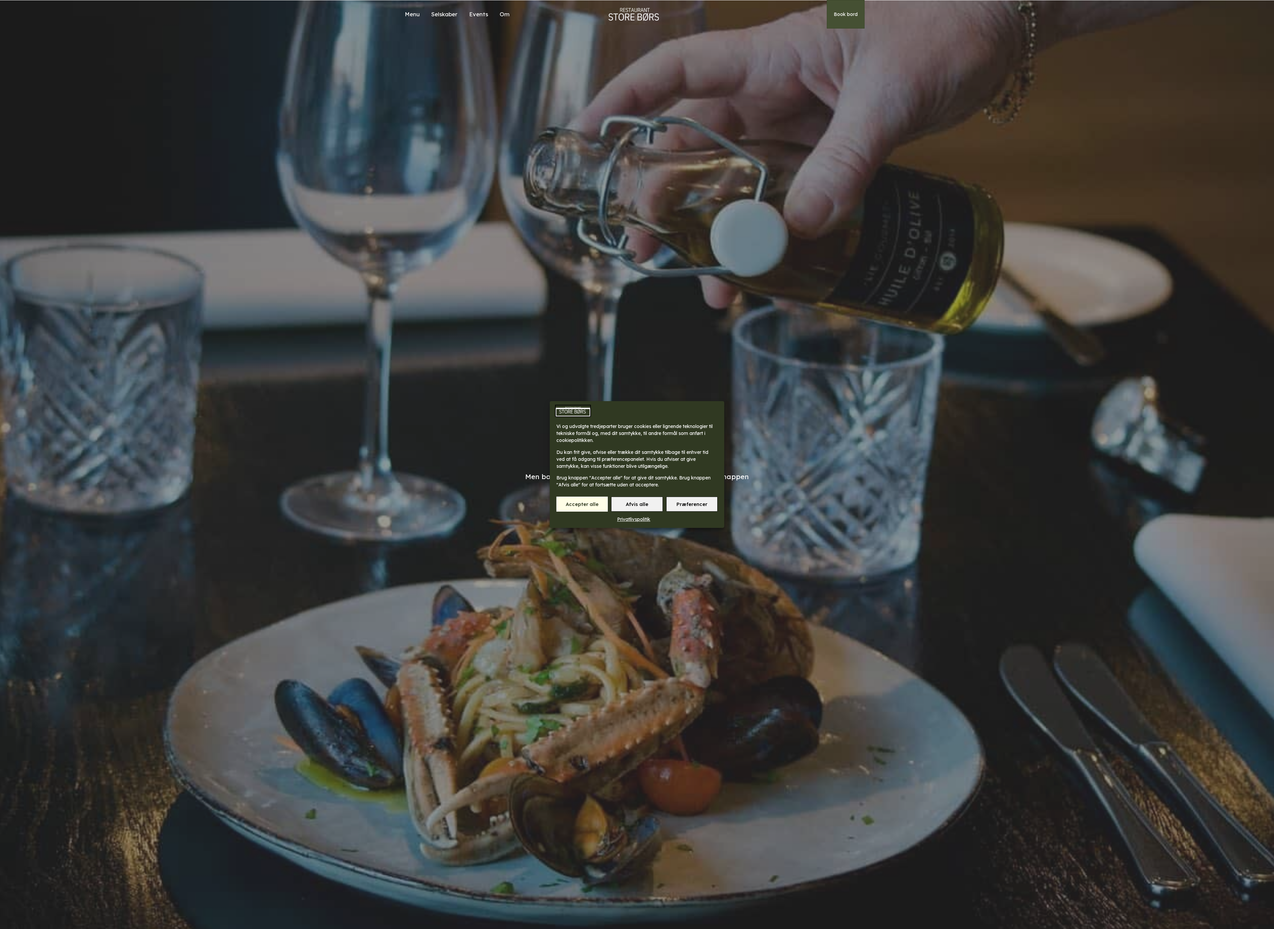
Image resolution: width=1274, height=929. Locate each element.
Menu (412, 14)
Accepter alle (582, 504)
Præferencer (691, 504)
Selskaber (444, 14)
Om (505, 14)
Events (478, 14)
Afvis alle (637, 504)
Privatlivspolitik (633, 519)
